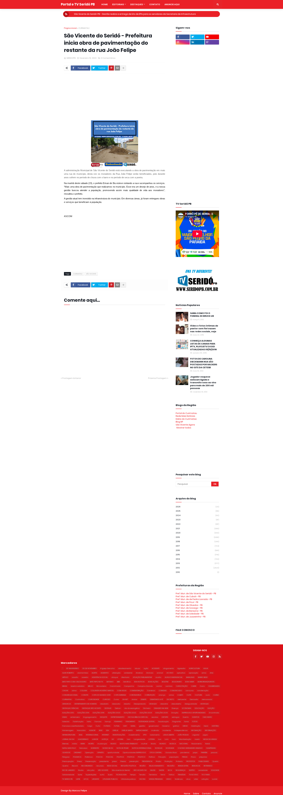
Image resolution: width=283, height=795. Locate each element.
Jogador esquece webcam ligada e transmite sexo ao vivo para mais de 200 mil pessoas (203, 382)
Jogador (195, 735)
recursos (99, 766)
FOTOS (194, 721)
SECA (170, 770)
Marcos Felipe (79, 790)
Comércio (151, 690)
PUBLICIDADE (204, 761)
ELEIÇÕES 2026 (162, 713)
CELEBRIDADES (213, 686)
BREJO (90, 686)
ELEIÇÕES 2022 (130, 713)
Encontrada (214, 713)
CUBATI (180, 695)
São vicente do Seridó (121, 770)
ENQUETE (103, 717)
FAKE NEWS (207, 717)
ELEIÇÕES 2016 (98, 713)
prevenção (133, 761)
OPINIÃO (100, 752)
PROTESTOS (190, 761)
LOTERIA (152, 739)
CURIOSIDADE (93, 699)
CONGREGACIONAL (70, 695)
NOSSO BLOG (108, 748)
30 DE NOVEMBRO (89, 668)
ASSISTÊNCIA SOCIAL (100, 677)
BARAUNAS (190, 677)
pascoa (214, 752)
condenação (202, 690)
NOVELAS (158, 748)
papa (195, 752)
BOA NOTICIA (139, 682)
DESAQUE (153, 704)
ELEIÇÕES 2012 (68, 713)
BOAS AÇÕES (153, 682)
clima (74, 690)
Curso (116, 699)
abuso (137, 668)
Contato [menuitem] (154, 4)
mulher (144, 743)
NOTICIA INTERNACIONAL (141, 748)
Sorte (80, 774)
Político (152, 757)
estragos (175, 717)
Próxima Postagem (157, 378)
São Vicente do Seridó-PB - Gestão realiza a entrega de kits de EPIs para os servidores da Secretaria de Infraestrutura (135, 14)
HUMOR (92, 730)
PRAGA (184, 757)
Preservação (90, 761)
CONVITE (84, 695)
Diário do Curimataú (186, 418)
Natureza (83, 748)
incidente (167, 730)
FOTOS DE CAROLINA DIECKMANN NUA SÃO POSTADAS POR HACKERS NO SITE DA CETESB (203, 363)
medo (197, 739)
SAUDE (152, 770)
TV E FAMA (206, 774)
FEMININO (118, 721)
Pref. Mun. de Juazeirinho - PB (190, 616)
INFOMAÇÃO (196, 730)
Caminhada (115, 686)
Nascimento (196, 743)
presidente (103, 761)
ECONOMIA (186, 708)
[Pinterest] (111, 68)
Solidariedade (68, 774)
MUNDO (162, 743)
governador (154, 726)
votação (204, 779)
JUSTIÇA (105, 739)
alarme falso (82, 673)
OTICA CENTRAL (156, 752)
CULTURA (198, 695)
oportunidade (113, 752)
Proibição (168, 761)
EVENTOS (195, 717)
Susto (110, 774)
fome (186, 721)
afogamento (168, 668)
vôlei (196, 779)
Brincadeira (101, 686)
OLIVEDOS (66, 752)
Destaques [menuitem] (136, 4)
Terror (163, 774)
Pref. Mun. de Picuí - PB (187, 602)
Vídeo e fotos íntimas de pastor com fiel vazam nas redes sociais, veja (204, 328)
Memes (65, 743)
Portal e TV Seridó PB (78, 4)
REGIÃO (142, 766)
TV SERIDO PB (67, 779)
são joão (90, 770)
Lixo (128, 739)
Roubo (80, 770)
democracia (207, 699)
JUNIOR (95, 739)
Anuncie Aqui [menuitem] (172, 4)
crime (171, 695)
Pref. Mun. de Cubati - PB (188, 596)
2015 (197, 554)
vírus (188, 779)
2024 (197, 515)
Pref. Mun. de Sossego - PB (189, 607)
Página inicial (70, 28)
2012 (197, 567)
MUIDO (113, 743)
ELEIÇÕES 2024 (146, 713)
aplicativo (181, 673)
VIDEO (168, 779)
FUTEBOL (107, 726)
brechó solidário (77, 686)
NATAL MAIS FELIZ (69, 748)
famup (108, 721)
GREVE (185, 726)
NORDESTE (95, 748)
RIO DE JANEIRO (68, 770)
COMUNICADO (176, 690)
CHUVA (65, 690)
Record (75, 766)
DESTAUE (108, 708)
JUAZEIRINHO (83, 739)
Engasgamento (89, 717)
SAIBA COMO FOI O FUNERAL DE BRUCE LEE (202, 315)
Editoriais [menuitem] (118, 4)
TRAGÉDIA (181, 774)
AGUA (205, 668)
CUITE (189, 695)
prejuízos (203, 757)
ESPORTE (165, 717)
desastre (164, 704)
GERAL (133, 726)
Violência (179, 779)
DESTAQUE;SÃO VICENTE (91, 708)
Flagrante (176, 721)
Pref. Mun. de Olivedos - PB (189, 605)
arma (204, 673)
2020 (197, 532)
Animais (149, 673)
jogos (205, 735)
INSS (80, 735)
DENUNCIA (66, 704)
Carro (202, 686)
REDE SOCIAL (112, 766)
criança (162, 695)
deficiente (182, 699)
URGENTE (95, 779)
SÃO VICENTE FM (140, 770)
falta (89, 721)
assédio (85, 677)
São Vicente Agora (185, 424)
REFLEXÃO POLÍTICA (128, 766)
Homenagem (67, 730)
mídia (74, 743)
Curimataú (80, 699)
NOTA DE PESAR (122, 748)
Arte (211, 673)
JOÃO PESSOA (183, 735)
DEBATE (143, 699)
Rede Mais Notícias (185, 416)
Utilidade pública (128, 779)
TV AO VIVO (193, 774)
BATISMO (110, 682)
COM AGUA (121, 690)
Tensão (142, 774)
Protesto (179, 761)
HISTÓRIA (215, 726)
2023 (197, 519)
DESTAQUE (204, 704)
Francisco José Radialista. (73, 726)
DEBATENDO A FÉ (156, 699)
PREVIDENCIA (147, 761)
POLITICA (120, 757)
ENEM (64, 717)
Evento (186, 717)
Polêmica (89, 757)
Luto (166, 739)
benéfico (127, 682)
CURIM (216, 695)
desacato (116, 704)
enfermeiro (75, 717)
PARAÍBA (204, 752)
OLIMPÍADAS (210, 748)
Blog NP (179, 421)
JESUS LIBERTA (168, 735)
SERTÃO (192, 770)
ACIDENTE (155, 668)
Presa (79, 761)
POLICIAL (109, 757)
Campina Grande (145, 686)
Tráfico (171, 774)
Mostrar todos (183, 427)
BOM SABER (189, 682)
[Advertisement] (135, 95)
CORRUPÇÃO (150, 695)
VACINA (142, 779)
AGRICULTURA (194, 668)
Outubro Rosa (171, 752)
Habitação (195, 726)
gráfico (176, 726)
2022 (197, 524)
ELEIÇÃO (211, 708)
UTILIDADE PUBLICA (110, 779)
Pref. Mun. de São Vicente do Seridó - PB (196, 593)
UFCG (86, 779)
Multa (153, 743)
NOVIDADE (170, 748)
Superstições (91, 774)
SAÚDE (161, 770)
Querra (65, 766)
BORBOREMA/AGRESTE (206, 682)
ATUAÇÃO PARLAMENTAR (142, 677)
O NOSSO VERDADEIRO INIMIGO (190, 748)
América (139, 673)
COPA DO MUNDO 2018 (101, 695)
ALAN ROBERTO (68, 673)
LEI (113, 739)
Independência (180, 730)
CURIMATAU (83, 28)
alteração (116, 673)
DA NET (125, 699)
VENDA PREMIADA (156, 779)
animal (160, 673)
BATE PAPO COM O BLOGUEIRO (74, 682)
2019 (197, 537)
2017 (197, 546)
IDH (107, 730)
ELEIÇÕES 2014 (83, 713)
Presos (123, 761)
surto (102, 774)
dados (134, 699)
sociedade (202, 770)
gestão (142, 726)
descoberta (176, 704)
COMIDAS (162, 690)
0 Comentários (108, 58)
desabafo (104, 704)
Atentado (125, 677)
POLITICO (141, 757)
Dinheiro (146, 708)
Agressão (181, 668)
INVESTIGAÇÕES (119, 735)
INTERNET (105, 735)
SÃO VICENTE (91, 274)
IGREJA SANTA (127, 730)
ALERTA (94, 673)
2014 (197, 559)
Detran (118, 708)
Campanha (129, 686)
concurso (190, 690)
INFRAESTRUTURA (68, 735)
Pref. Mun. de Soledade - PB (190, 613)
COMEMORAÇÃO (136, 690)
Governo (165, 726)
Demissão (194, 699)
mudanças (102, 743)
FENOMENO (130, 721)
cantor (159, 686)
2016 (197, 550)
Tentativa (153, 774)
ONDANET (77, 752)
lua (159, 739)
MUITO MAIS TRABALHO (129, 743)
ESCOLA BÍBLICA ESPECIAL (138, 717)
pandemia (184, 752)
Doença (175, 708)
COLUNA (83, 690)
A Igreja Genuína (107, 668)
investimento (134, 735)
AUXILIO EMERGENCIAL (173, 677)
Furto (98, 726)
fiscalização (163, 721)
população (173, 757)
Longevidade (139, 739)
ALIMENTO (104, 673)
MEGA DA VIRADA (210, 739)
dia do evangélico (132, 708)
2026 (197, 506)
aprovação (193, 673)
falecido (65, 721)
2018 (197, 541)
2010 (197, 572)
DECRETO (170, 699)
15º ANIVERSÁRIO (72, 668)
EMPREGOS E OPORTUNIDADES (193, 713)
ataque (114, 677)
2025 (197, 511)
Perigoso (65, 757)
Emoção (174, 713)
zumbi (214, 779)
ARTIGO (65, 677)
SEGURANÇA (180, 770)
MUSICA (173, 743)
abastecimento (124, 668)
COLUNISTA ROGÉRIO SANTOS (102, 690)
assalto (75, 677)
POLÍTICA (130, 757)
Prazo (193, 757)
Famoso (98, 721)
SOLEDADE (215, 770)
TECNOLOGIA (121, 774)
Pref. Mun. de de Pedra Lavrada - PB (194, 599)
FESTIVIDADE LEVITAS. (147, 721)
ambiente (128, 673)
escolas (155, 717)
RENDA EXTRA (183, 766)
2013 (197, 563)
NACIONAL (184, 743)
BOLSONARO (177, 682)
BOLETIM (165, 682)
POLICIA (99, 757)
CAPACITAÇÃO (181, 686)
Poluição (162, 757)
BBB (118, 682)
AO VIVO (170, 673)
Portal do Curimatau (186, 413)
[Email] (117, 68)
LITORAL (120, 739)
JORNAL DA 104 (68, 739)
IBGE (100, 730)
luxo (174, 739)
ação (146, 668)
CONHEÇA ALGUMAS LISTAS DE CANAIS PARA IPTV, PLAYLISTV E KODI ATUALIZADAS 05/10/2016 (203, 345)
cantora (169, 686)
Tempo (133, 774)
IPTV (144, 735)
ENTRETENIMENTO (117, 717)
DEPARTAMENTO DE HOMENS (85, 704)
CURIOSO (106, 699)
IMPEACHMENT (142, 730)
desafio (127, 704)
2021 (197, 528)
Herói (206, 726)
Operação (89, 752)
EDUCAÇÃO (199, 708)
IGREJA (115, 730)
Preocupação (68, 761)
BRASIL (64, 686)
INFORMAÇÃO (210, 730)
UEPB (78, 779)
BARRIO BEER (202, 677)
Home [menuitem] (104, 4)
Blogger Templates (97, 787)
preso (114, 761)
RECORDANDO (87, 766)
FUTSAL (117, 726)
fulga (90, 726)
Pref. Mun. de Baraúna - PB (189, 610)
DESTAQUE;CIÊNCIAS (70, 708)
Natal (207, 743)
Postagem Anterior (71, 378)
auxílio (158, 677)
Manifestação (185, 739)
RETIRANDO (208, 766)
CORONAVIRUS (135, 695)
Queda (215, 761)
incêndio (155, 730)
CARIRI (193, 686)
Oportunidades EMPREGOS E (134, 752)
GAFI (125, 726)
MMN (83, 743)
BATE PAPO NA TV (96, 682)
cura (208, 695)
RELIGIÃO (170, 766)
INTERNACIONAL (92, 735)
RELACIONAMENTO (156, 766)
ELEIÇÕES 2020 (114, 713)
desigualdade (191, 704)
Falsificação (78, 721)
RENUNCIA (196, 766)
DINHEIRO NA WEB (161, 708)
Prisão (158, 761)
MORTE (91, 743)
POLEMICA (77, 757)
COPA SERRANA (120, 695)
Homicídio (81, 730)
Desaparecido (140, 704)
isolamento (154, 735)
